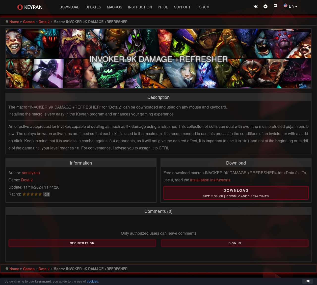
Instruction (140, 6)
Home (14, 21)
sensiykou (31, 172)
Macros (114, 6)
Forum (203, 6)
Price (163, 6)
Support (182, 6)
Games (29, 21)
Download (69, 6)
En (292, 6)
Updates (93, 6)
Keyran (33, 7)
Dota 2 (44, 21)
